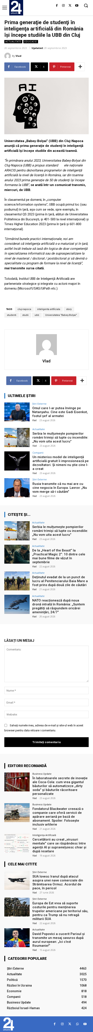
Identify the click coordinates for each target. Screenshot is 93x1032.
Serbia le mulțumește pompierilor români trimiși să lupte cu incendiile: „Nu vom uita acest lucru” (60, 437)
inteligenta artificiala (48, 309)
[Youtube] (76, 5)
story (69, 309)
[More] (80, 66)
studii (25, 315)
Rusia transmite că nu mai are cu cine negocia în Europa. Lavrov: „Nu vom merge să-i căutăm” (59, 488)
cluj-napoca (24, 309)
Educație (30, 41)
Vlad (18, 55)
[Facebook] (56, 5)
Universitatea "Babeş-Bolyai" (61, 315)
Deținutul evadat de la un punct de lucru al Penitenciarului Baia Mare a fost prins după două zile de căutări (60, 581)
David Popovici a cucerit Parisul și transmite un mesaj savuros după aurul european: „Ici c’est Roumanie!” (58, 940)
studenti (11, 315)
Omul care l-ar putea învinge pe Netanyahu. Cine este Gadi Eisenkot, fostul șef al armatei (60, 412)
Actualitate (13, 41)
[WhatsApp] (77, 1024)
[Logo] (16, 7)
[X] (70, 5)
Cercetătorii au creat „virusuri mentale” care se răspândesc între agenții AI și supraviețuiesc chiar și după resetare (59, 845)
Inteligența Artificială (44, 835)
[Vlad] (8, 56)
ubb (37, 315)
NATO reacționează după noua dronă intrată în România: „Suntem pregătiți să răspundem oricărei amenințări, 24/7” (58, 606)
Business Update (41, 773)
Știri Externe (39, 403)
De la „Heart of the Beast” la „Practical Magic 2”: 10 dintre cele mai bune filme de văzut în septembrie (58, 556)
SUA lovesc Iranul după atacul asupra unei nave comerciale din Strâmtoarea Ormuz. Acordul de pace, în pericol (57, 882)
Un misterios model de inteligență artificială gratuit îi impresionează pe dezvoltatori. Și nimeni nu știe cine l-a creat (60, 463)
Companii (37, 452)
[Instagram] (63, 5)
